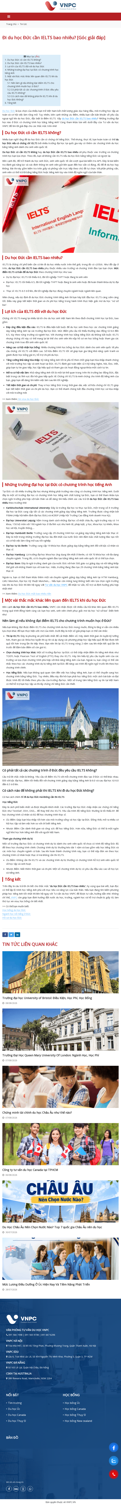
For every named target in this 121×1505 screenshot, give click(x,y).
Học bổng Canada (75, 1409)
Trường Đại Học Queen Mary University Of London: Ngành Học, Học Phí (50, 1055)
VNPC (13, 897)
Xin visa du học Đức (28, 399)
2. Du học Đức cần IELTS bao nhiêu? (23, 63)
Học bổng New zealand (78, 1421)
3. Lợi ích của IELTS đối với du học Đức (25, 66)
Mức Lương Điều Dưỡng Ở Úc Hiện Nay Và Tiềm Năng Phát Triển (46, 1284)
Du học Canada (17, 1415)
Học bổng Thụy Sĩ (75, 1415)
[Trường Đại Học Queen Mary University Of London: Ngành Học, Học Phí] (60, 1029)
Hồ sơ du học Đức (12, 917)
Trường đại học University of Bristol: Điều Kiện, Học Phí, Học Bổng (47, 998)
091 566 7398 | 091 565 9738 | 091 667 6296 (32, 1334)
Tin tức (23, 24)
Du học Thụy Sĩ (17, 1421)
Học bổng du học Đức (14, 910)
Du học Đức (8, 110)
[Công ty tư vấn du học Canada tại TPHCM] (60, 1143)
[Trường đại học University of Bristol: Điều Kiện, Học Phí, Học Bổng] (60, 971)
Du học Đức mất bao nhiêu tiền (34, 593)
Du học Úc (14, 1409)
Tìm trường (15, 1403)
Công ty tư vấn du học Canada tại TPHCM (30, 1170)
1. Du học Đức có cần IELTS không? (23, 59)
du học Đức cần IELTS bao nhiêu (79, 118)
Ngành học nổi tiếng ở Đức (16, 913)
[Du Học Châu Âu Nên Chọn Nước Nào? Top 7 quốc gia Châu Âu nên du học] (60, 1201)
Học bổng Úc (72, 1403)
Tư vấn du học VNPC (56, 584)
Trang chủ (11, 24)
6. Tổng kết (10, 102)
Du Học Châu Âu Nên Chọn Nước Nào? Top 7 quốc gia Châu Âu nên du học (52, 1227)
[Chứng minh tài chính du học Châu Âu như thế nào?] (60, 1086)
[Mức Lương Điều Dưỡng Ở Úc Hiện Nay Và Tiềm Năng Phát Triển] (60, 1258)
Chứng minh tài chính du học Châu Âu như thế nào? (37, 1112)
